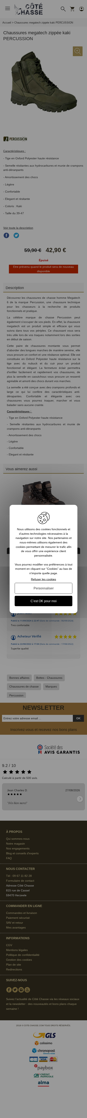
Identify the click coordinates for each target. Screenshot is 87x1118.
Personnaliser (44, 588)
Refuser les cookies (43, 579)
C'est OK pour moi (44, 601)
